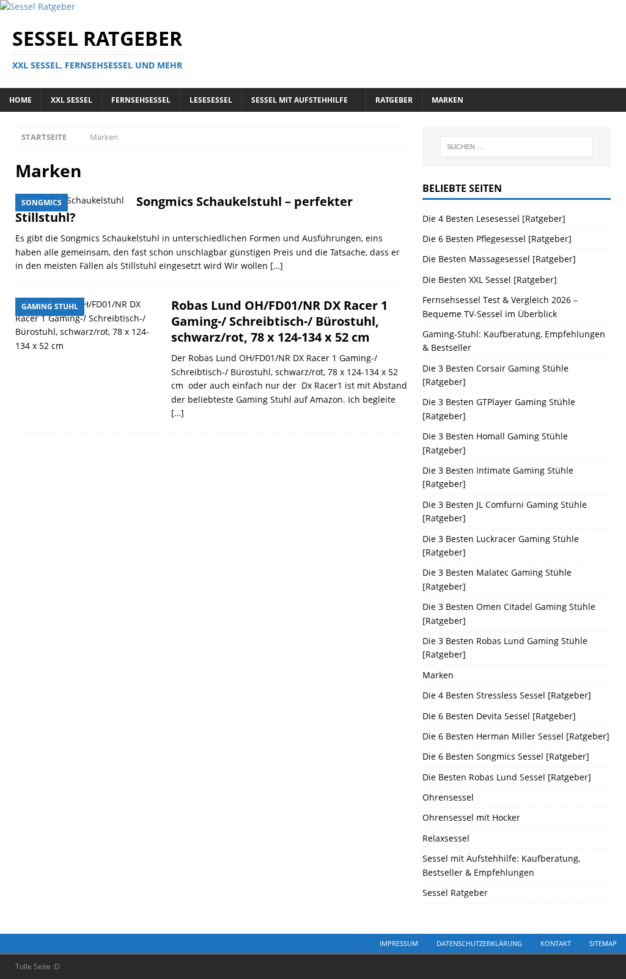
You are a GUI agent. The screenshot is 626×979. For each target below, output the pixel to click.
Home (20, 100)
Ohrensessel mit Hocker (471, 817)
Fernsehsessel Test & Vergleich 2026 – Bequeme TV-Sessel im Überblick (500, 306)
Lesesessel (211, 100)
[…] (276, 265)
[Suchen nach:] (517, 146)
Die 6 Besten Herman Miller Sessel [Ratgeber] (515, 736)
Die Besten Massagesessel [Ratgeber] (499, 259)
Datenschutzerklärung (479, 943)
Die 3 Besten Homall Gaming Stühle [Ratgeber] (495, 442)
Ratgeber (394, 100)
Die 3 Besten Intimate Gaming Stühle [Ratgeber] (497, 477)
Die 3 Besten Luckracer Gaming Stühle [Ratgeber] (500, 545)
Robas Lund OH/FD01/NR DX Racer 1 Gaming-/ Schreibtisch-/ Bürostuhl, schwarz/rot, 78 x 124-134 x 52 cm (279, 321)
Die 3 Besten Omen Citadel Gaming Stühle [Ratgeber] (508, 613)
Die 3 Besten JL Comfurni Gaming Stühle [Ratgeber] (504, 511)
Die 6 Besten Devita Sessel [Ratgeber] (499, 716)
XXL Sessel (71, 100)
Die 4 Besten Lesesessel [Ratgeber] (493, 218)
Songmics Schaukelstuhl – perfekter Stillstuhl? (184, 209)
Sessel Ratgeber (455, 892)
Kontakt (555, 943)
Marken (447, 100)
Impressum (399, 943)
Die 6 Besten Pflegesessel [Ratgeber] (497, 238)
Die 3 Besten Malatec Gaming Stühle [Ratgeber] (497, 579)
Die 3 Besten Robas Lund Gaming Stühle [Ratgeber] (504, 647)
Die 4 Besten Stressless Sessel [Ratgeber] (506, 695)
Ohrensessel (448, 797)
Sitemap (603, 943)
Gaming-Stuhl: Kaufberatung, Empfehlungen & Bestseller (513, 340)
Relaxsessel (446, 838)
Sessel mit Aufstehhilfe (299, 100)
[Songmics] (69, 200)
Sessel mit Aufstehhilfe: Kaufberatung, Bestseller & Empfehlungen (501, 865)
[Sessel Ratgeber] (37, 6)
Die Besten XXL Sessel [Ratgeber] (489, 279)
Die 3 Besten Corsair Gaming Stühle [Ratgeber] (495, 374)
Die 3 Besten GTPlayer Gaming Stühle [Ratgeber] (498, 408)
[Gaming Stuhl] (87, 325)
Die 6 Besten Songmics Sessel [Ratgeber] (505, 756)
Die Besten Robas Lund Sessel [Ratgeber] (506, 777)
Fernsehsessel (141, 100)
